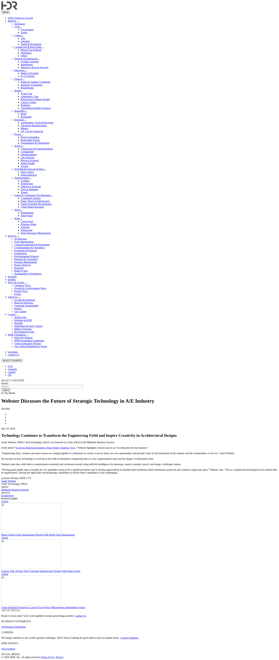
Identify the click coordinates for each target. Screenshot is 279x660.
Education (19, 70)
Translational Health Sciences (36, 108)
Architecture (20, 238)
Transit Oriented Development (36, 204)
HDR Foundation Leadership (29, 340)
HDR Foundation (17, 334)
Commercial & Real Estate (27, 47)
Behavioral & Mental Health (35, 99)
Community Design (31, 198)
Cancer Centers (28, 102)
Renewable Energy (30, 140)
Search (4, 383)
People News (21, 291)
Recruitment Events (24, 331)
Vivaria (24, 166)
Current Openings (129, 637)
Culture (18, 35)
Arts (23, 38)
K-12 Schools (28, 76)
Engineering (20, 253)
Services (12, 236)
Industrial (19, 119)
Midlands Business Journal (15, 489)
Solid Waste (27, 215)
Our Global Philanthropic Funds (30, 346)
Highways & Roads (31, 186)
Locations (13, 352)
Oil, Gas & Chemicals (32, 131)
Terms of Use (47, 657)
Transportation (21, 177)
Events (17, 294)
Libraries (25, 41)
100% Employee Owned (20, 18)
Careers (12, 314)
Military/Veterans (23, 329)
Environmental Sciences (26, 256)
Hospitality (19, 111)
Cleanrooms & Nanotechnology (37, 148)
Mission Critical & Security (34, 67)
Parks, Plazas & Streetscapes (35, 201)
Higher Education (30, 73)
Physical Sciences (30, 160)
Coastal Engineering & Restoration (32, 244)
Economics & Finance (25, 250)
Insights (12, 279)
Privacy (60, 657)
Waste (17, 209)
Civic (17, 26)
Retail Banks (27, 87)
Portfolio (12, 276)
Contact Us (13, 354)
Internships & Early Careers (28, 326)
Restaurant (26, 116)
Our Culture (20, 311)
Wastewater (26, 230)
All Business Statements (13, 626)
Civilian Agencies (30, 61)
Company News (22, 285)
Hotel (23, 114)
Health (17, 90)
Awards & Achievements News (30, 288)
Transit (24, 192)
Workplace (26, 53)
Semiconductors (29, 175)
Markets (12, 21)
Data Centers (27, 172)
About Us (13, 297)
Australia (12, 369)
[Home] (9, 9)
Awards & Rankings (24, 300)
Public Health (28, 163)
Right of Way (21, 270)
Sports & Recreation (31, 44)
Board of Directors (23, 302)
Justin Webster (8, 481)
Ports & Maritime (29, 189)
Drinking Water (28, 224)
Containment (27, 151)
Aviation (25, 180)
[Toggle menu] (18, 21)
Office (24, 55)
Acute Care (26, 93)
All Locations (8, 648)
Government (27, 29)
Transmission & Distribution (35, 143)
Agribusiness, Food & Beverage (37, 122)
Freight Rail (27, 183)
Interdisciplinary (29, 154)
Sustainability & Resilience (28, 273)
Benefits (18, 323)
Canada (12, 372)
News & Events (16, 282)
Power (17, 134)
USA (10, 366)
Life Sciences (27, 157)
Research (19, 268)
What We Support (23, 337)
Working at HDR (23, 320)
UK (10, 375)
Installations (27, 64)
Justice (24, 32)
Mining (24, 128)
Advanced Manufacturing (34, 125)
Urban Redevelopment (32, 207)
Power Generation (30, 137)
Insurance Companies (32, 84)
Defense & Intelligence (26, 58)
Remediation (27, 212)
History (18, 308)
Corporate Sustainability (26, 305)
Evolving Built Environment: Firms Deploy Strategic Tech (45, 447)
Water (17, 218)
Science (18, 145)
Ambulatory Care (29, 96)
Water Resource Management (36, 233)
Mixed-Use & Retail (31, 50)
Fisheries (25, 227)
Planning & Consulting (26, 259)
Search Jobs (20, 317)
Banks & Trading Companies (35, 82)
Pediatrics (26, 105)
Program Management (25, 262)
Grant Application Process (27, 343)
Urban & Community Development (32, 195)
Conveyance (27, 221)
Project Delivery (22, 265)
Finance (18, 79)
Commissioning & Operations (29, 247)
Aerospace (19, 23)
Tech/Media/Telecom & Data (29, 169)
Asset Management (24, 241)
